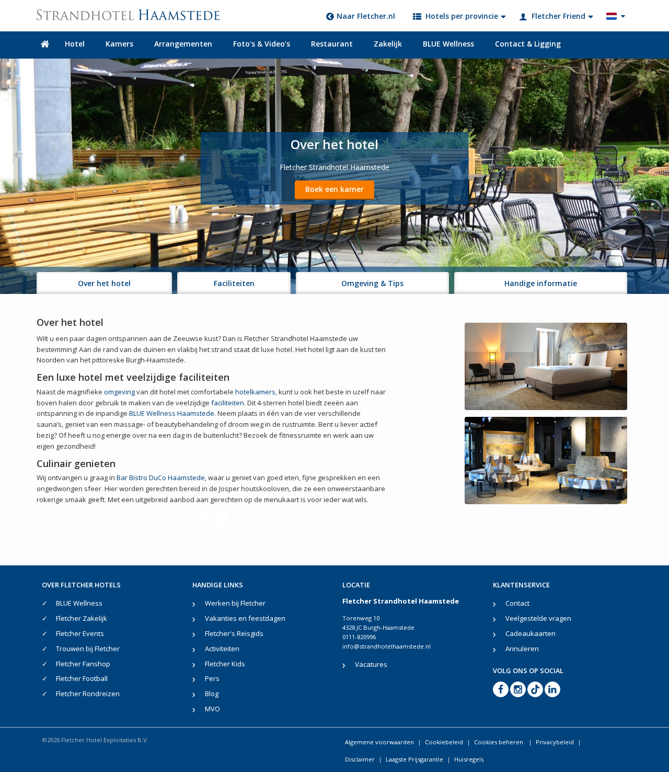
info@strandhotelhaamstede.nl (386, 646)
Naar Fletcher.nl (366, 16)
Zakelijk (388, 44)
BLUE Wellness (448, 44)
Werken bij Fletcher (235, 603)
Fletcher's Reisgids (234, 633)
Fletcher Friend (558, 16)
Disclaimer (360, 759)
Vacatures (371, 664)
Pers (212, 678)
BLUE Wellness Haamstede (171, 413)
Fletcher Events (80, 633)
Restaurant (332, 44)
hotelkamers (255, 391)
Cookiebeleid (444, 742)
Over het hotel (104, 283)
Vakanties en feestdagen (245, 618)
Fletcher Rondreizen (88, 693)
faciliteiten (227, 402)
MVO (212, 708)
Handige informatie (540, 283)
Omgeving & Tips (372, 283)
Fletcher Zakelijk (81, 618)
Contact (517, 603)
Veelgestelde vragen (538, 618)
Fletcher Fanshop (83, 663)
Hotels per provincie (461, 16)
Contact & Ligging (528, 44)
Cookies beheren (499, 742)
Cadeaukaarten (530, 633)
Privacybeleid (555, 742)
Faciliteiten (234, 283)
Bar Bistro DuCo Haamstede (161, 477)
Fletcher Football (82, 678)
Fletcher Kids (225, 663)
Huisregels (468, 759)
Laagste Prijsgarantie (414, 759)
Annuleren (522, 648)
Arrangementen (183, 44)
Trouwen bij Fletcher (88, 648)
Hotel (75, 44)
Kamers (119, 44)
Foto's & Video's (261, 44)
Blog (211, 693)
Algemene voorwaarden (379, 742)
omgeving (119, 391)
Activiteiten (222, 648)
